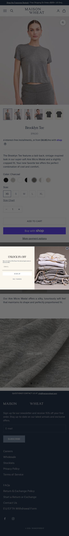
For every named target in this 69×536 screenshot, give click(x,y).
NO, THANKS (17, 279)
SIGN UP (17, 274)
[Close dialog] (67, 248)
